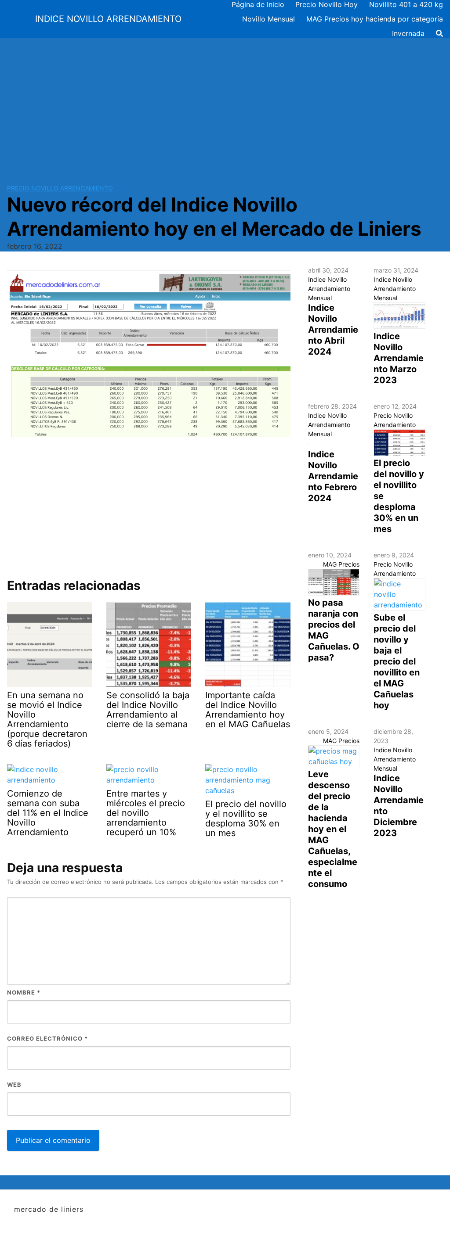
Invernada (408, 33)
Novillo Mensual (268, 18)
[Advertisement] (225, 103)
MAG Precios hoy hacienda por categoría (374, 18)
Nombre (23, 992)
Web (14, 1084)
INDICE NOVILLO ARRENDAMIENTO (108, 18)
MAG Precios (341, 564)
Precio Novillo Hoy (326, 4)
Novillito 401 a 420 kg (406, 4)
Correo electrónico (47, 1038)
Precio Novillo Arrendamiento (60, 188)
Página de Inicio (258, 4)
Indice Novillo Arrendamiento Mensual (329, 289)
